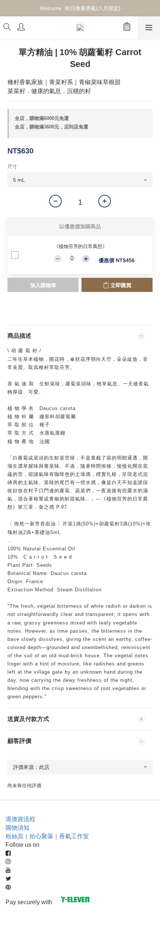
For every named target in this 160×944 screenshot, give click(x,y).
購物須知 (17, 827)
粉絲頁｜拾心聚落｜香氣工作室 (47, 836)
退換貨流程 (20, 819)
